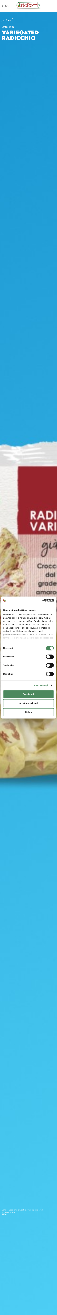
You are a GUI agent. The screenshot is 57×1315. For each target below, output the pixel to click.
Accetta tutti (28, 694)
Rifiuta (28, 712)
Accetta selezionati (28, 703)
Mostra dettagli (41, 685)
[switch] (50, 657)
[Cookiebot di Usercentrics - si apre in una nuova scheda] (42, 600)
